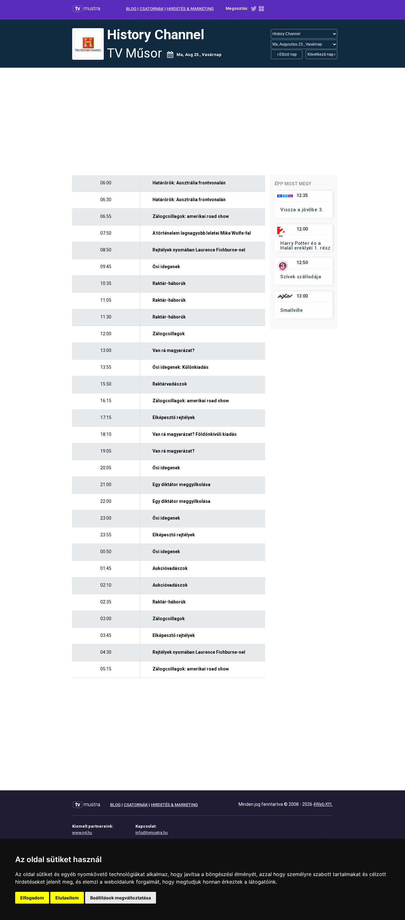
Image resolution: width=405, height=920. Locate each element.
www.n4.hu (82, 832)
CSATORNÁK (152, 8)
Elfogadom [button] (32, 897)
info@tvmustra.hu (151, 832)
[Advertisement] (202, 121)
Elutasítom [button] (67, 897)
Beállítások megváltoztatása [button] (120, 897)
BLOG (131, 8)
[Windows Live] (261, 10)
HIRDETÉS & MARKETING (190, 8)
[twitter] (253, 10)
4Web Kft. (323, 804)
